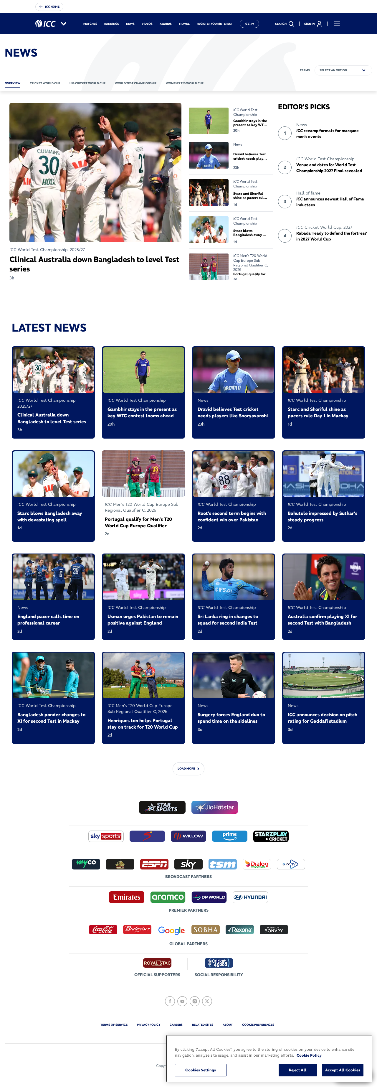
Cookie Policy (309, 1055)
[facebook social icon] (170, 1001)
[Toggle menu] (337, 24)
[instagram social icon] (195, 1001)
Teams (305, 70)
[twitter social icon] (207, 1001)
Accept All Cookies (342, 1070)
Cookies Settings (200, 1070)
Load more (186, 768)
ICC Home (52, 7)
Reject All (298, 1070)
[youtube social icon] (182, 1001)
